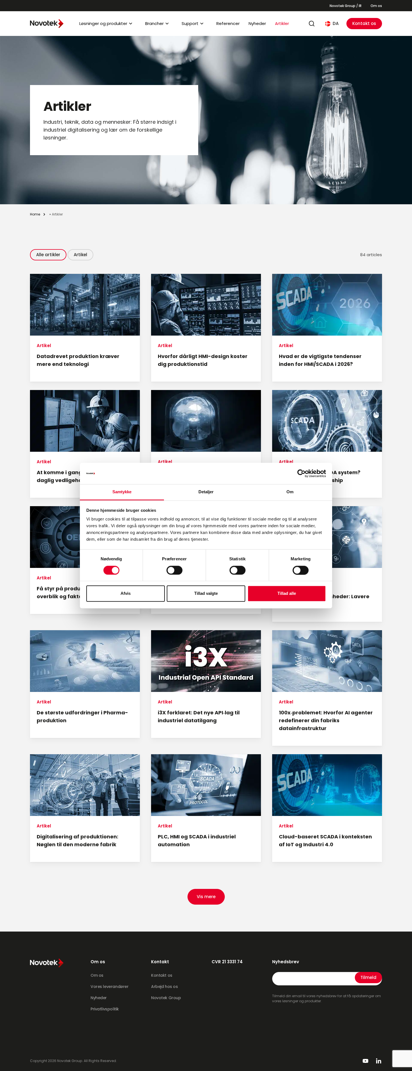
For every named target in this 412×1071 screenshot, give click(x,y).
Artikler (282, 23)
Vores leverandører (109, 986)
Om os (376, 5)
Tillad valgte (206, 593)
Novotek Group (166, 998)
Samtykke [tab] (122, 492)
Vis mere (206, 897)
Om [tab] (289, 492)
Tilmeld (368, 977)
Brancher (154, 23)
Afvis (126, 593)
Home (35, 214)
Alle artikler (48, 255)
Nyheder (257, 23)
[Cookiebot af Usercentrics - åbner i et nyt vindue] (301, 473)
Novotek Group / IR (346, 5)
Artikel (80, 255)
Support (190, 23)
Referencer (228, 23)
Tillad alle (286, 593)
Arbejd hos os (164, 986)
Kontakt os (364, 23)
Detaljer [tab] (206, 492)
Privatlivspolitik (105, 1009)
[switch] (174, 570)
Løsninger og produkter (103, 23)
